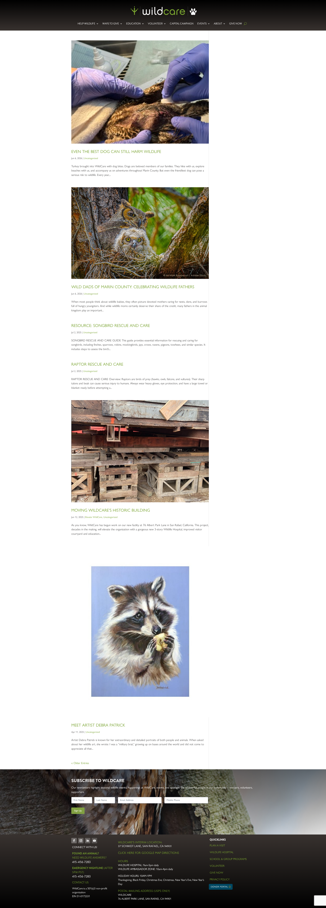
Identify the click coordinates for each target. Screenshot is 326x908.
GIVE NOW (235, 23)
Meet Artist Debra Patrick (98, 725)
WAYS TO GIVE (110, 23)
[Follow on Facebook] (74, 840)
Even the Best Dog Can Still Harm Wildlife (116, 151)
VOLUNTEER (155, 23)
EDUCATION (133, 23)
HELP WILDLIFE (86, 23)
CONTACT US (80, 882)
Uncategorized (91, 158)
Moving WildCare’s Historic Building (110, 510)
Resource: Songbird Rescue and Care (110, 325)
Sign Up (78, 810)
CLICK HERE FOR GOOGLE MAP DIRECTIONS (148, 853)
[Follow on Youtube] (94, 840)
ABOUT (218, 23)
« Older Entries (80, 763)
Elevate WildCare (93, 517)
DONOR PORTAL (219, 886)
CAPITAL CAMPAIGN (182, 23)
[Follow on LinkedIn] (87, 840)
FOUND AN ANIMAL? (85, 853)
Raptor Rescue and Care (97, 364)
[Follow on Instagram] (81, 840)
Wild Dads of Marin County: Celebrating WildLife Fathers (132, 286)
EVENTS (202, 23)
